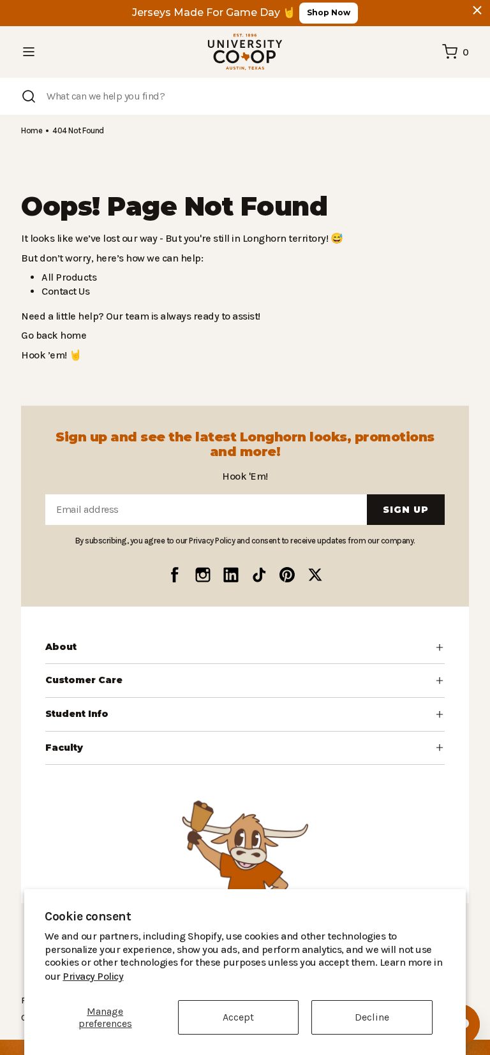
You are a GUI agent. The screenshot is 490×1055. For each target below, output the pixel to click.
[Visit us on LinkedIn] (231, 574)
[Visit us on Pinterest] (287, 574)
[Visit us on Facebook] (175, 574)
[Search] (28, 96)
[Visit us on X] (315, 574)
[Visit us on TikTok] (259, 574)
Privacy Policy (392, 976)
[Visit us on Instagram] (203, 574)
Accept (238, 1017)
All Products (67, 277)
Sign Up (406, 509)
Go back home (52, 335)
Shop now (328, 12)
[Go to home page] (245, 52)
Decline (372, 1017)
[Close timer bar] (477, 10)
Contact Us (65, 291)
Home (31, 130)
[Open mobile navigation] (28, 51)
